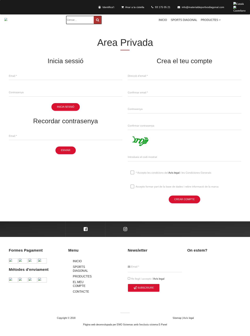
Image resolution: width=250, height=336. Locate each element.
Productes (210, 19)
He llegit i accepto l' (147, 278)
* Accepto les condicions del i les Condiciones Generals (173, 172)
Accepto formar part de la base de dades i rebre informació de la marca (177, 186)
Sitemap (177, 318)
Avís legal (174, 172)
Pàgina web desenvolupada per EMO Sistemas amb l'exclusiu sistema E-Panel (125, 324)
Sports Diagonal (184, 19)
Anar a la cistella (134, 7)
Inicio (163, 19)
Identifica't (108, 7)
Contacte (81, 291)
